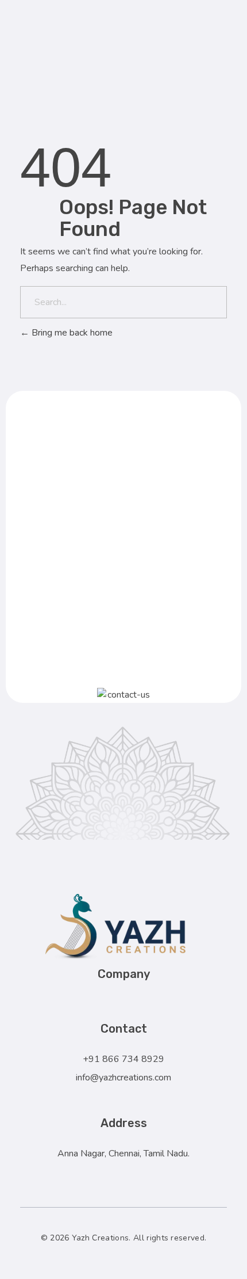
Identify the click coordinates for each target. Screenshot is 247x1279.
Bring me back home (71, 332)
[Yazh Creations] (148, 42)
